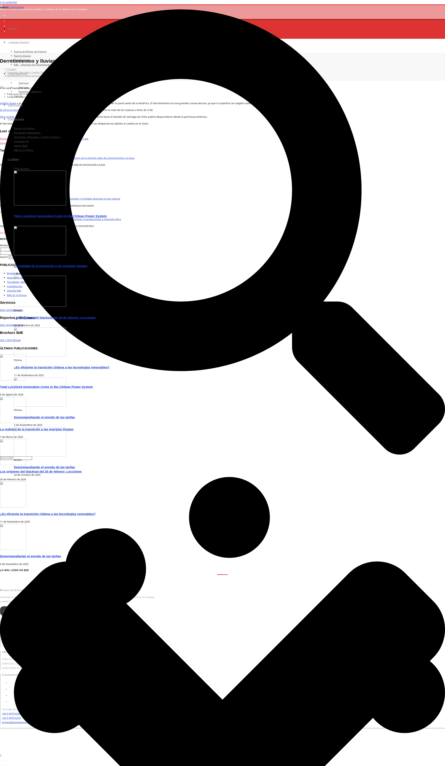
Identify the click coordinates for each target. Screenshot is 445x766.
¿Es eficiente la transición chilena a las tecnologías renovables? (62, 367)
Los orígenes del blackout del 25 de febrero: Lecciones (55, 317)
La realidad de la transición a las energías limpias (50, 266)
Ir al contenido (8, 2)
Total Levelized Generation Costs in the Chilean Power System (60, 216)
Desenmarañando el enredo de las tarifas (44, 417)
